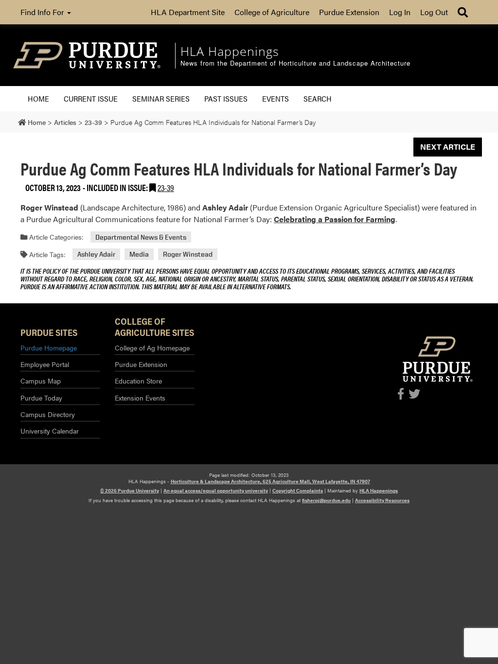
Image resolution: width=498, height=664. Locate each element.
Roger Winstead (188, 254)
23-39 (166, 187)
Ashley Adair (96, 254)
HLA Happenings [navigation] (229, 51)
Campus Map (40, 380)
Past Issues (226, 98)
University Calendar (49, 431)
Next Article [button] (447, 146)
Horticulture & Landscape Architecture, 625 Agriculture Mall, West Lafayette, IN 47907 (270, 481)
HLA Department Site (188, 11)
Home (38, 98)
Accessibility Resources (382, 500)
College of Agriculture (271, 11)
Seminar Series (161, 98)
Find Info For (43, 11)
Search (317, 98)
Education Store (138, 380)
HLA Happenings (378, 490)
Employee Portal (44, 364)
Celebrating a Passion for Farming (334, 219)
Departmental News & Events (140, 237)
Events (275, 98)
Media (139, 254)
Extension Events (140, 397)
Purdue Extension (349, 11)
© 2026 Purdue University (129, 490)
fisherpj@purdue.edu (326, 500)
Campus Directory (47, 414)
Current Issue (91, 98)
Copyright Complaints (297, 490)
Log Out (434, 11)
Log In (399, 11)
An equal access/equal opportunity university (215, 490)
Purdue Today (41, 397)
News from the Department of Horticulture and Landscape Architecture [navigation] (295, 63)
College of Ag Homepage (152, 347)
